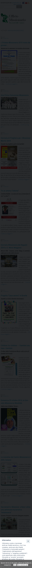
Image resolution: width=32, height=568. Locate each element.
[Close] (28, 541)
